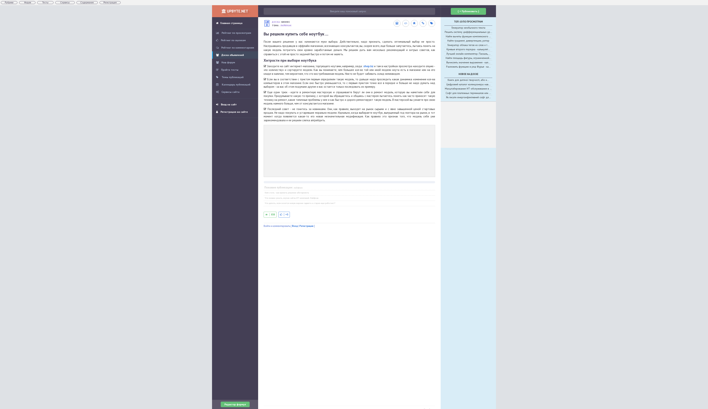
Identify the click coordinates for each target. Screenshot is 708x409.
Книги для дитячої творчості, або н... (468, 80)
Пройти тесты (229, 69)
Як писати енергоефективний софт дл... (468, 97)
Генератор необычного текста (468, 27)
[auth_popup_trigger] (284, 214)
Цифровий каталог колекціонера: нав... (468, 84)
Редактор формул (235, 404)
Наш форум (228, 62)
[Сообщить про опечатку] (414, 23)
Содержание (87, 2)
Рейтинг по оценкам (233, 40)
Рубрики (9, 2)
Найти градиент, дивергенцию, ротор (468, 40)
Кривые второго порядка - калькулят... (468, 49)
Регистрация (110, 2)
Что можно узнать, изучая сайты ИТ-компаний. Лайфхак (291, 198)
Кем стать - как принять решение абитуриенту (287, 192)
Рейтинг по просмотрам (236, 33)
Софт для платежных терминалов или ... (468, 93)
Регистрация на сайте (234, 112)
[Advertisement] (349, 151)
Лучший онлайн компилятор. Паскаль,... (468, 53)
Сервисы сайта (230, 92)
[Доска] (267, 23)
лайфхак (286, 25)
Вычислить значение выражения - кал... (468, 62)
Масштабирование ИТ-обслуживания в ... (468, 88)
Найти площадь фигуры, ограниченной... (468, 58)
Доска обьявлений (232, 55)
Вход (295, 226)
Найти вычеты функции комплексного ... (468, 36)
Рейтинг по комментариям (237, 47)
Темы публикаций (232, 77)
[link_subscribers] (405, 23)
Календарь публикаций (235, 84)
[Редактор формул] (397, 23)
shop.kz (368, 66)
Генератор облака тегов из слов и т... (468, 45)
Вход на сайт (228, 104)
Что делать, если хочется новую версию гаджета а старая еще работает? (300, 203)
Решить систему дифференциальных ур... (468, 32)
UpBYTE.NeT (237, 11)
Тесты (45, 2)
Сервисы (65, 2)
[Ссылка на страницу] (423, 23)
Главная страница (231, 23)
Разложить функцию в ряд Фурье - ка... (468, 66)
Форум (27, 2)
